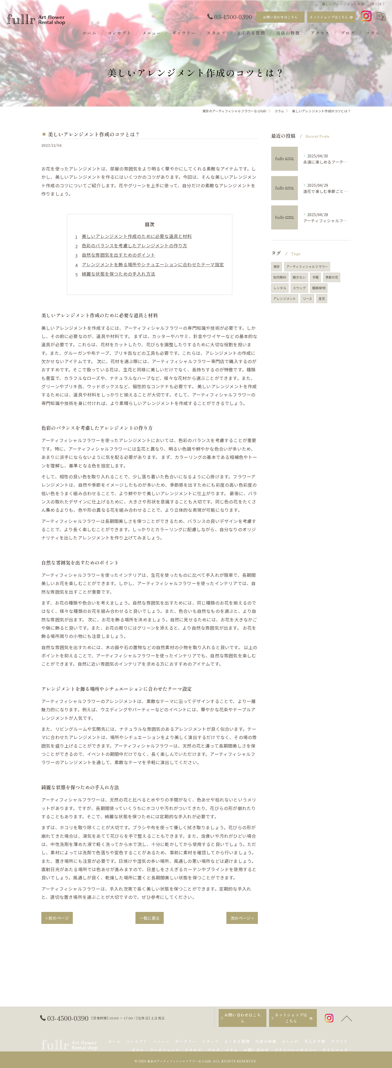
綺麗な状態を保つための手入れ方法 (118, 274)
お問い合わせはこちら (280, 16)
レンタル (279, 287)
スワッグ (299, 287)
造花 (321, 298)
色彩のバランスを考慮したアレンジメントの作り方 (134, 245)
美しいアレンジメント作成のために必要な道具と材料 (137, 236)
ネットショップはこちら (329, 16)
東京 (276, 266)
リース (307, 298)
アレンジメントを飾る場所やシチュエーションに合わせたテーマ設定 (153, 264)
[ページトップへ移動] (346, 1018)
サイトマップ (335, 1050)
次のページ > (242, 918)
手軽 (315, 277)
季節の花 (331, 277)
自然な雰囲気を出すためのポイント (118, 255)
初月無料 (279, 277)
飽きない (299, 277)
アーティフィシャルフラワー (307, 266)
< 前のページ (57, 918)
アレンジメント (284, 298)
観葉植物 (318, 287)
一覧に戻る (149, 918)
